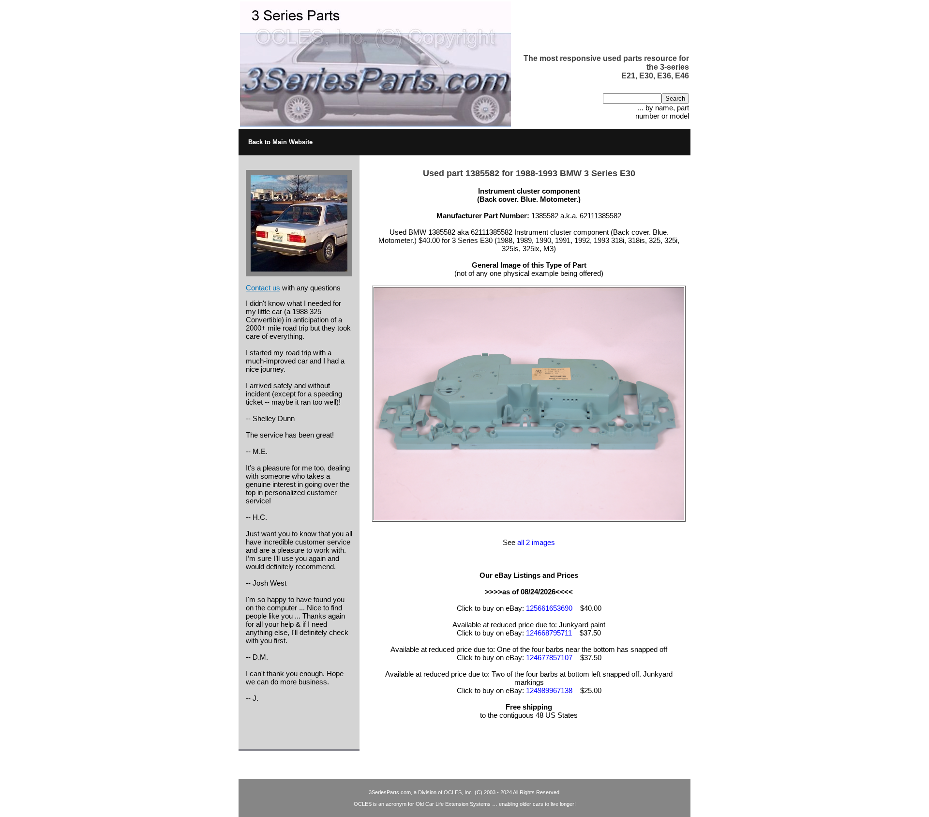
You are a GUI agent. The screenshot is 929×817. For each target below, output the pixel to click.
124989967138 (549, 690)
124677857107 (549, 657)
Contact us (263, 288)
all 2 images (536, 542)
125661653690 (549, 608)
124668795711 (549, 633)
